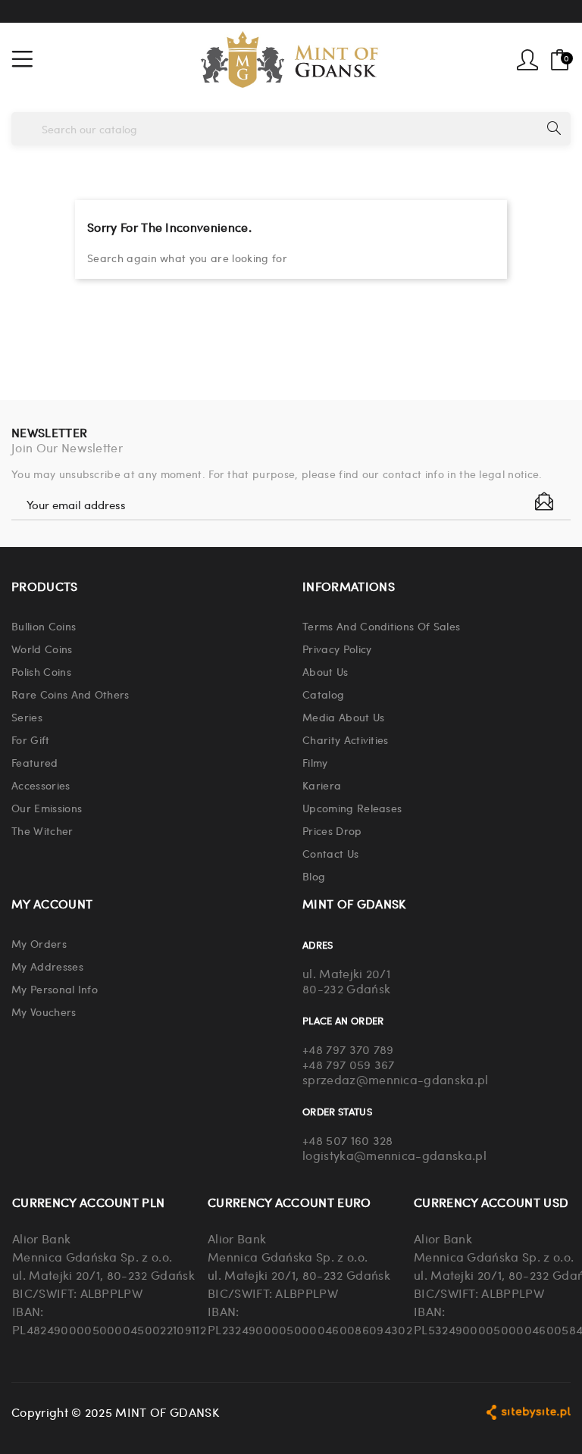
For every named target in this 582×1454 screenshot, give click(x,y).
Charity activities (345, 739)
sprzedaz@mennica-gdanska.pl (395, 1079)
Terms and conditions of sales (381, 625)
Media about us (343, 716)
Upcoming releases (352, 807)
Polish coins (41, 671)
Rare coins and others (70, 694)
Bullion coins (43, 625)
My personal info (54, 988)
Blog (313, 875)
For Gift (30, 739)
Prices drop (332, 830)
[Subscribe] (544, 502)
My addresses (47, 966)
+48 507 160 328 (347, 1140)
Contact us (330, 853)
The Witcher (42, 830)
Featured (34, 762)
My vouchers (44, 1011)
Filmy (315, 762)
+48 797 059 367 (348, 1064)
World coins (42, 648)
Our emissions (46, 807)
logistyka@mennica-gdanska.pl (394, 1155)
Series (26, 716)
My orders (39, 943)
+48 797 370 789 (348, 1049)
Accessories (40, 785)
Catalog (323, 694)
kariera (321, 785)
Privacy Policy (336, 648)
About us (325, 671)
